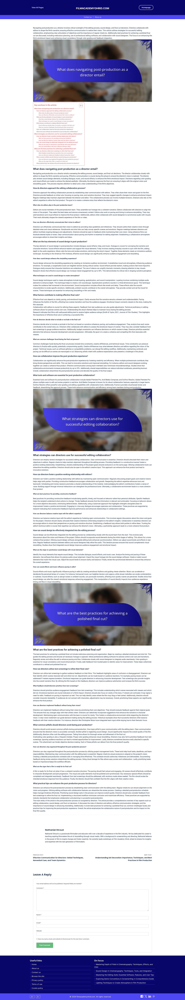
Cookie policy (37, 988)
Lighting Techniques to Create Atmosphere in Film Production (121, 983)
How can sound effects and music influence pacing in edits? (55, 146)
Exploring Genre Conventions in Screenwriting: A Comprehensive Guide (125, 979)
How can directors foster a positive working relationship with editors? (56, 136)
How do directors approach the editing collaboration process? (54, 111)
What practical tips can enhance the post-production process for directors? (58, 163)
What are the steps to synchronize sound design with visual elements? (57, 144)
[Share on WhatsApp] (153, 997)
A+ (32, 997)
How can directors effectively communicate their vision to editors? (56, 115)
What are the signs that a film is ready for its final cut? (53, 161)
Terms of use (37, 984)
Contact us (88, 17)
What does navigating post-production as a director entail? (54, 108)
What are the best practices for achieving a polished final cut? (55, 149)
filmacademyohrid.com (92, 8)
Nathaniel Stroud (54, 829)
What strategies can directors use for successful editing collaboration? (58, 134)
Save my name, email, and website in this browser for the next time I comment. (64, 939)
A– (38, 997)
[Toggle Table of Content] (79, 105)
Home (34, 964)
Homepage (146, 7)
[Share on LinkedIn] (150, 997)
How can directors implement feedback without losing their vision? (56, 155)
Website (39, 931)
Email (38, 923)
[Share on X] (146, 997)
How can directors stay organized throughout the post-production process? (59, 159)
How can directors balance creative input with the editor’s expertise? (57, 140)
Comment (40, 888)
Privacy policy (37, 980)
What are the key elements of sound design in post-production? (55, 117)
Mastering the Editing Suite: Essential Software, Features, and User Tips (125, 975)
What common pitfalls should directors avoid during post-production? (56, 157)
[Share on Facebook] (142, 997)
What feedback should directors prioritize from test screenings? (56, 153)
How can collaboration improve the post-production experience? (55, 129)
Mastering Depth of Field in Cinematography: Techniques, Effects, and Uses (123, 965)
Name (38, 915)
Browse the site (38, 976)
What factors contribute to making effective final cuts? (52, 123)
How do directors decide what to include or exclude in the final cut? (56, 125)
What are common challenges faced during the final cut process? (56, 127)
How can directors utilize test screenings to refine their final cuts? (55, 151)
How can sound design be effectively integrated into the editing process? (57, 142)
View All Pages (38, 7)
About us (98, 17)
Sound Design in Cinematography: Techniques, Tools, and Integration (124, 971)
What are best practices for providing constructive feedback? (55, 138)
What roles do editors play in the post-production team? (53, 113)
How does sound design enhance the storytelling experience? (55, 119)
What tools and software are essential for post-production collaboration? (57, 131)
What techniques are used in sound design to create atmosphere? (56, 121)
